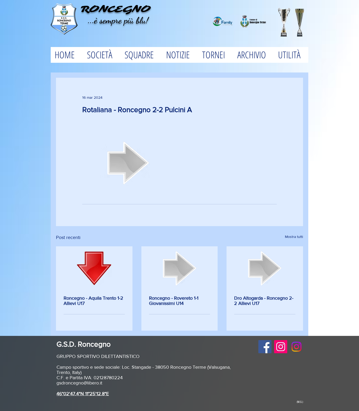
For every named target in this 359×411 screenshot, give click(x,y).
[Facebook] (264, 346)
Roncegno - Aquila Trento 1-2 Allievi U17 (93, 300)
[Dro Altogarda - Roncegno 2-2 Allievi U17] (265, 268)
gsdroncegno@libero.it (79, 383)
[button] (101, 55)
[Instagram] (280, 346)
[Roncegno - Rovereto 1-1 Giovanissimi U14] (180, 268)
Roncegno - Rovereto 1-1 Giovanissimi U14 (173, 300)
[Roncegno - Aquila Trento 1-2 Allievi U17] (94, 268)
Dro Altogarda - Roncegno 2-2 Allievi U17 (263, 300)
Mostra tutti (294, 237)
